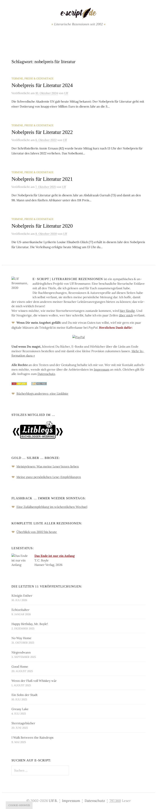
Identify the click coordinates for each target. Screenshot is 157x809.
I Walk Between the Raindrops (32, 737)
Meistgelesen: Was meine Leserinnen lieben (47, 466)
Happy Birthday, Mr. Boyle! (29, 624)
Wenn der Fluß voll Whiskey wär (34, 681)
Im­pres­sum (101, 369)
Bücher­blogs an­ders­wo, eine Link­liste (42, 393)
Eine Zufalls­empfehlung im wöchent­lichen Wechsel (51, 507)
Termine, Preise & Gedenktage (32, 78)
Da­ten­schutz (46, 374)
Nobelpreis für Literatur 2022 (42, 132)
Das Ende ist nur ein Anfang (54, 556)
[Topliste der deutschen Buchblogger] (19, 383)
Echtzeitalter (20, 610)
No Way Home (21, 638)
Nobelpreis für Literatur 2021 (42, 179)
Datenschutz (95, 800)
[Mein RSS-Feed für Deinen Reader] (37, 383)
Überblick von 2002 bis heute (36, 532)
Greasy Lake (20, 709)
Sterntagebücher (23, 723)
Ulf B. (53, 800)
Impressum (71, 800)
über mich (126, 315)
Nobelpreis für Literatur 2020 (42, 226)
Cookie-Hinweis (19, 805)
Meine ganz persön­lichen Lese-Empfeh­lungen (48, 477)
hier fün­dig (127, 311)
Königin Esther (21, 595)
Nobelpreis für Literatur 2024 (42, 85)
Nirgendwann (21, 652)
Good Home (19, 666)
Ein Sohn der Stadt (24, 695)
